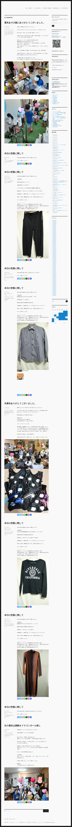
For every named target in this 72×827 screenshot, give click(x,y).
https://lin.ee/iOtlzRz (55, 37)
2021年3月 (54, 270)
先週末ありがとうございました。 (20, 403)
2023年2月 (54, 244)
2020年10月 (54, 275)
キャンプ (5, 29)
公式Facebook (55, 100)
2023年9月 (54, 236)
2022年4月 (54, 255)
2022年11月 (54, 247)
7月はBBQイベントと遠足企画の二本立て (59, 194)
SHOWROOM (65, 8)
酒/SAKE (54, 126)
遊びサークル (7, 413)
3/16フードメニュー (56, 142)
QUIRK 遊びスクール (56, 8)
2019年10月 (54, 288)
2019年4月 (54, 295)
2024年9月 (54, 223)
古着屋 (11, 160)
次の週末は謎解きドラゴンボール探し (22, 725)
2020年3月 (54, 283)
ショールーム (6, 160)
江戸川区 (7, 277)
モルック (5, 31)
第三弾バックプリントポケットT (58, 197)
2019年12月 (54, 286)
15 (64, 315)
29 (64, 319)
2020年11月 (54, 274)
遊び (8, 735)
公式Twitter (55, 99)
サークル (8, 410)
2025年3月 (54, 220)
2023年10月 (54, 235)
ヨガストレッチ (55, 115)
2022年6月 (54, 253)
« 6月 (55, 323)
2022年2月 (54, 257)
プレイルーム (8, 30)
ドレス (12, 623)
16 (66, 315)
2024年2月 (54, 231)
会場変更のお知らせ (56, 147)
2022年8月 (54, 251)
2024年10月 (54, 222)
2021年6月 (54, 266)
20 (59, 317)
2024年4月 (54, 229)
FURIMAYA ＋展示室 (47, 8)
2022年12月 (54, 246)
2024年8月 (54, 224)
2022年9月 (54, 250)
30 (66, 319)
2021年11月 (54, 261)
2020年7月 (54, 278)
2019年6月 (54, 293)
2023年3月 (54, 243)
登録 (53, 25)
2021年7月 (54, 265)
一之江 (8, 31)
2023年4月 (54, 242)
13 (59, 315)
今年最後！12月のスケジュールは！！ (58, 149)
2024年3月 (54, 230)
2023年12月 (54, 233)
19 (57, 317)
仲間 (6, 734)
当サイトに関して (29, 8)
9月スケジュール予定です (57, 173)
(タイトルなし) (55, 134)
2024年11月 (54, 221)
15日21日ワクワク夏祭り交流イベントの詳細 (59, 162)
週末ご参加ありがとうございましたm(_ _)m (60, 205)
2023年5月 (54, 241)
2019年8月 (54, 291)
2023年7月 (54, 239)
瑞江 (11, 161)
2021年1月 (54, 272)
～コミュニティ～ (7, 28)
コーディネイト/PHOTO (56, 114)
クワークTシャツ (55, 202)
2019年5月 (54, 294)
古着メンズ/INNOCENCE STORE (58, 116)
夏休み (11, 31)
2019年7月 (54, 292)
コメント (5, 35)
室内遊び (10, 734)
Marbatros (6, 296)
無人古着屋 (8, 161)
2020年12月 (54, 273)
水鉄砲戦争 (7, 412)
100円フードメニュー (56, 187)
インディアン (6, 180)
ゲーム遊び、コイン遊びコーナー (58, 192)
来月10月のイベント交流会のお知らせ (58, 160)
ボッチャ (11, 30)
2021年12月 (54, 260)
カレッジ (5, 531)
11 (55, 315)
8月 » (64, 323)
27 (59, 319)
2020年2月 (54, 284)
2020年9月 (54, 276)
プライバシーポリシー (40, 822)
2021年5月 (54, 267)
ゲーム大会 (9, 732)
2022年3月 (54, 256)
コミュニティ (9, 29)
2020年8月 (54, 277)
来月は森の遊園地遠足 (56, 155)
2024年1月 (54, 232)
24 (52, 319)
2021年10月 (54, 262)
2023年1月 (54, 245)
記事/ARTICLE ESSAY (56, 125)
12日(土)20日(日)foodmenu (57, 152)
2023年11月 (54, 234)
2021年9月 (54, 263)
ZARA (5, 623)
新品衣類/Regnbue (56, 121)
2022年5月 (54, 254)
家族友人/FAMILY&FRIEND (57, 120)
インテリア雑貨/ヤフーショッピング (58, 113)
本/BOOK (54, 123)
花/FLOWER (55, 124)
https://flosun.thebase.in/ (56, 82)
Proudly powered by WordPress (49, 822)
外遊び (8, 411)
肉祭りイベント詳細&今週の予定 (58, 200)
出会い (8, 734)
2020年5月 (54, 281)
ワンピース (6, 624)
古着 (9, 160)
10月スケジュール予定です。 (57, 157)
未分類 (5, 731)
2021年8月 (54, 264)
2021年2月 (54, 271)
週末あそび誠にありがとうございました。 (24, 22)
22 (64, 317)
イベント (5, 410)
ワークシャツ (9, 297)
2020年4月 (54, 282)
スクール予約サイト (37, 8)
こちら (56, 67)
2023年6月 (54, 240)
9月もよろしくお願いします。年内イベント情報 (60, 165)
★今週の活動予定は (56, 189)
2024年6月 (54, 226)
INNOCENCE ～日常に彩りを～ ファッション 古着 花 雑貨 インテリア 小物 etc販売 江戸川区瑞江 (20, 822)
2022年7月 (54, 252)
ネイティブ (6, 181)
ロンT (8, 532)
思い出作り (11, 411)
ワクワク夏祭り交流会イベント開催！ (58, 170)
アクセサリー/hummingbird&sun (58, 112)
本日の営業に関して (14, 153)
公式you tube (55, 98)
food (53, 175)
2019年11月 (54, 287)
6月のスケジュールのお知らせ (57, 207)
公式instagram (55, 97)
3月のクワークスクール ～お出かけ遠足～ (59, 144)
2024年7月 (54, 225)
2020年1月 (54, 285)
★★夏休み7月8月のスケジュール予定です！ (60, 184)
